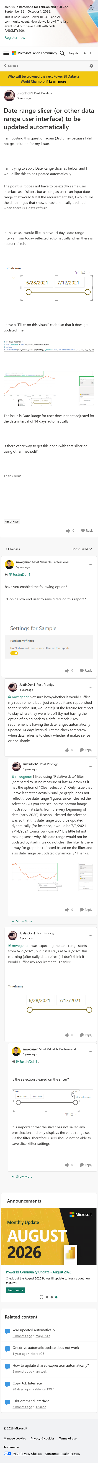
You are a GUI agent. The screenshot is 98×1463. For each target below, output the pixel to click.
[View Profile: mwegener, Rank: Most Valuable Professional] (9, 564)
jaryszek (41, 1371)
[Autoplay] (41, 1297)
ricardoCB (37, 1353)
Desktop (13, 65)
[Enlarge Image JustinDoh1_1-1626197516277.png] (49, 284)
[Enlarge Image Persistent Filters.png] (49, 640)
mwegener (23, 562)
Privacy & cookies (42, 1438)
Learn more (57, 81)
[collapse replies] (49, 558)
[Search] (62, 53)
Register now (15, 37)
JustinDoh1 (25, 93)
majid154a (43, 1336)
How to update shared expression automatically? (51, 1365)
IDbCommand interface (31, 1401)
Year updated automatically (34, 1330)
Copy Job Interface (27, 1383)
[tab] (47, 1297)
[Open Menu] (91, 66)
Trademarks (12, 1447)
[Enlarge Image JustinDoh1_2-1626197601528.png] (49, 346)
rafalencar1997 (43, 1389)
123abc (41, 1407)
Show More (24, 921)
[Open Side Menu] (6, 53)
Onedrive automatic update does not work (46, 1347)
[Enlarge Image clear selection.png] (52, 1103)
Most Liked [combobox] (82, 549)
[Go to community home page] (34, 53)
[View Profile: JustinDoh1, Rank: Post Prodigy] (9, 95)
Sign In (87, 53)
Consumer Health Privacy (62, 1453)
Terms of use (68, 1438)
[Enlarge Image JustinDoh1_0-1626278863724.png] (50, 1000)
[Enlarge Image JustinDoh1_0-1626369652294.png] (52, 877)
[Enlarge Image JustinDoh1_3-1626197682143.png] (49, 388)
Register (74, 53)
